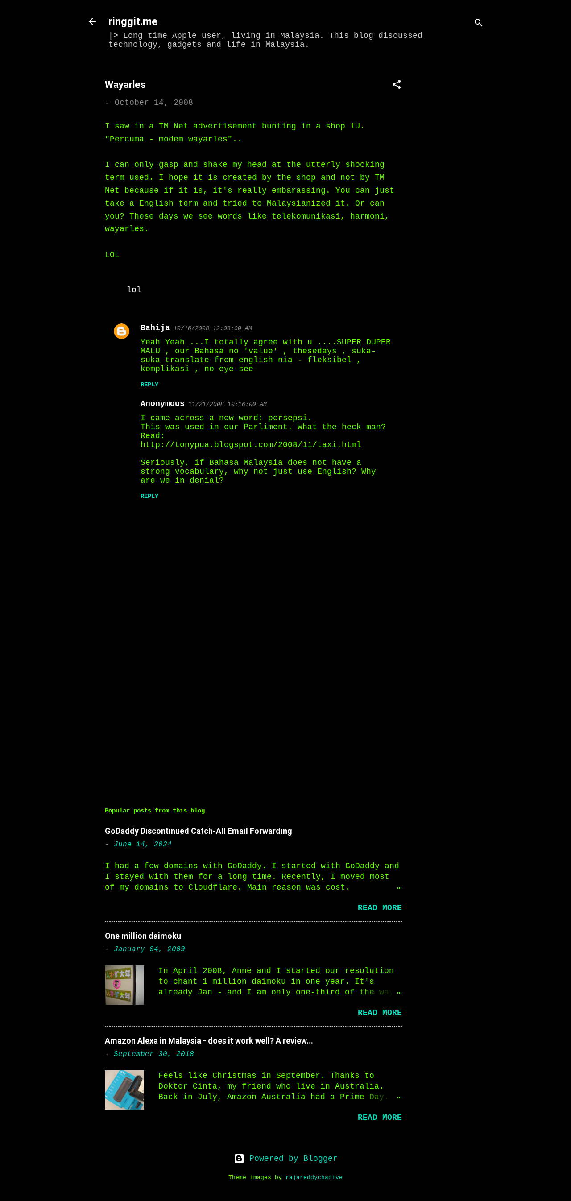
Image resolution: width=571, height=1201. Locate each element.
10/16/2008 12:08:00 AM (213, 328)
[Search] (478, 24)
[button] (396, 86)
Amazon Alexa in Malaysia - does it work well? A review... (209, 1040)
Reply (149, 384)
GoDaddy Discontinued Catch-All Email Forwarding (198, 831)
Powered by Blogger (291, 1158)
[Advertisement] (455, 199)
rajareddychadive (314, 1178)
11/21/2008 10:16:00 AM (227, 404)
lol (134, 290)
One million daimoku (143, 935)
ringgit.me (132, 21)
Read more (380, 907)
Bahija (155, 327)
